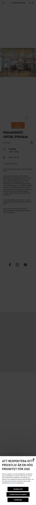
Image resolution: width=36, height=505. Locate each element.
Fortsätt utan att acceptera (18, 494)
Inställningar (18, 500)
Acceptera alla (18, 489)
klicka (12, 483)
